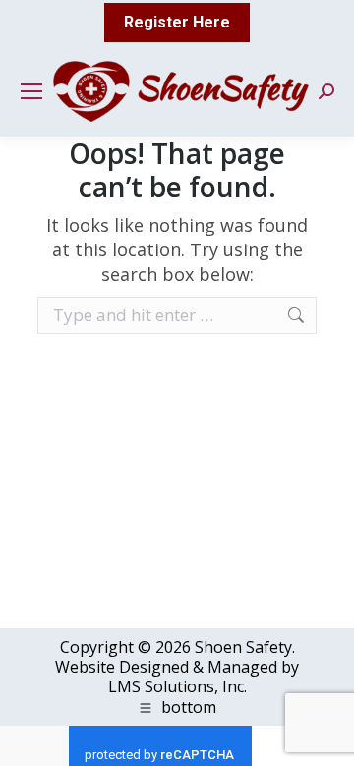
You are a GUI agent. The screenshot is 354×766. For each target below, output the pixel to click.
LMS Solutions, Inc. (177, 686)
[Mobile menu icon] (31, 91)
